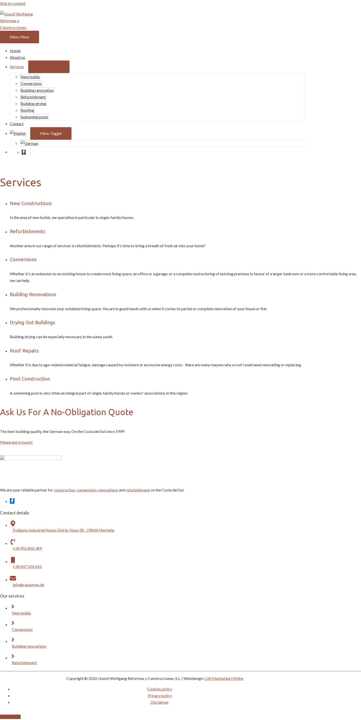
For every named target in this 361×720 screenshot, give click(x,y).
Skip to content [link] (13, 3)
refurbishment (138, 490)
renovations (108, 490)
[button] (16, 442)
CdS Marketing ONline (224, 678)
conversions (87, 490)
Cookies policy (159, 689)
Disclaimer (160, 702)
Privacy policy (160, 695)
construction (64, 490)
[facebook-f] (24, 152)
